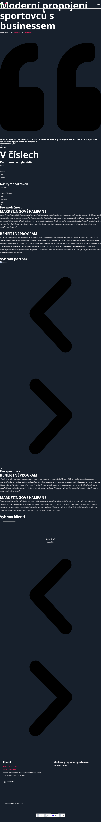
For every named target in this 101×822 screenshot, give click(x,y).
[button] (50, 315)
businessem (27, 32)
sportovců (18, 32)
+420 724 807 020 (10, 766)
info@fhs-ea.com (9, 769)
